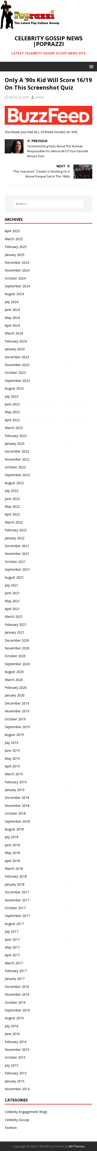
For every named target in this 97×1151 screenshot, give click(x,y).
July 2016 (11, 1026)
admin (39, 97)
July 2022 (11, 490)
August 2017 (14, 923)
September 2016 (17, 1010)
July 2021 (11, 585)
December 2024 (17, 262)
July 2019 (11, 742)
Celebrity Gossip (17, 1120)
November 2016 (17, 994)
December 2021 (17, 546)
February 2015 (16, 1073)
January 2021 (14, 632)
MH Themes (77, 1146)
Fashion (11, 1127)
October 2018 (15, 813)
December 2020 (17, 640)
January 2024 (14, 349)
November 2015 (17, 1049)
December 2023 (17, 357)
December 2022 (17, 451)
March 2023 (14, 427)
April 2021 (12, 608)
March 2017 (14, 963)
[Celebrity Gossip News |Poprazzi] (31, 27)
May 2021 (12, 601)
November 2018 (17, 805)
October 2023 (15, 372)
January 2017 (14, 978)
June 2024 (12, 309)
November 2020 (17, 648)
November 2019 (17, 711)
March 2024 (14, 333)
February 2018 (16, 876)
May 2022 (12, 506)
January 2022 (14, 538)
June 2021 (12, 593)
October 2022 (15, 467)
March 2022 (14, 522)
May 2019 (12, 758)
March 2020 (14, 679)
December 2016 (17, 986)
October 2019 (15, 719)
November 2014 (17, 1089)
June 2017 (12, 939)
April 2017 (12, 955)
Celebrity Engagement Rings (26, 1112)
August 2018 (14, 829)
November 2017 (17, 900)
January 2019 (14, 790)
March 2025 (14, 239)
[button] (90, 66)
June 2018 (12, 845)
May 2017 (12, 947)
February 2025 (16, 246)
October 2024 (15, 278)
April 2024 (12, 325)
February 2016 (16, 1042)
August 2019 (14, 734)
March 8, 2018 (18, 97)
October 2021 (15, 561)
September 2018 (17, 821)
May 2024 (12, 317)
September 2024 (17, 286)
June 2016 (12, 1033)
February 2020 (16, 687)
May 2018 (12, 852)
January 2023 (14, 443)
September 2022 (17, 475)
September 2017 (17, 915)
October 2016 (15, 1002)
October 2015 (15, 1057)
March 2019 (14, 774)
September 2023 (17, 380)
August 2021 (14, 577)
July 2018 (11, 837)
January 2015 (14, 1081)
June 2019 (12, 750)
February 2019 (16, 782)
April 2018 (12, 860)
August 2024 (14, 294)
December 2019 (17, 703)
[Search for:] (48, 204)
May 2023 (12, 412)
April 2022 (12, 514)
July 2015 (11, 1065)
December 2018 (17, 797)
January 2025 (14, 254)
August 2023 (14, 388)
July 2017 (11, 931)
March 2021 (14, 616)
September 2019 (17, 727)
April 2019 (12, 766)
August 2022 (14, 483)
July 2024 (11, 302)
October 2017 (15, 908)
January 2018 (14, 884)
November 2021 (17, 553)
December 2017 (17, 892)
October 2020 (15, 656)
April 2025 (12, 231)
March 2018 (14, 868)
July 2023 (11, 396)
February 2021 (16, 624)
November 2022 (17, 459)
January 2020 (14, 695)
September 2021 (17, 569)
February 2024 (16, 341)
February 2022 (16, 530)
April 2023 (12, 420)
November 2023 (17, 365)
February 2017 (16, 971)
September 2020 (17, 664)
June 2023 (12, 404)
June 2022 (12, 498)
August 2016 (14, 1018)
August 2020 (14, 671)
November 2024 (17, 270)
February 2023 (16, 435)
